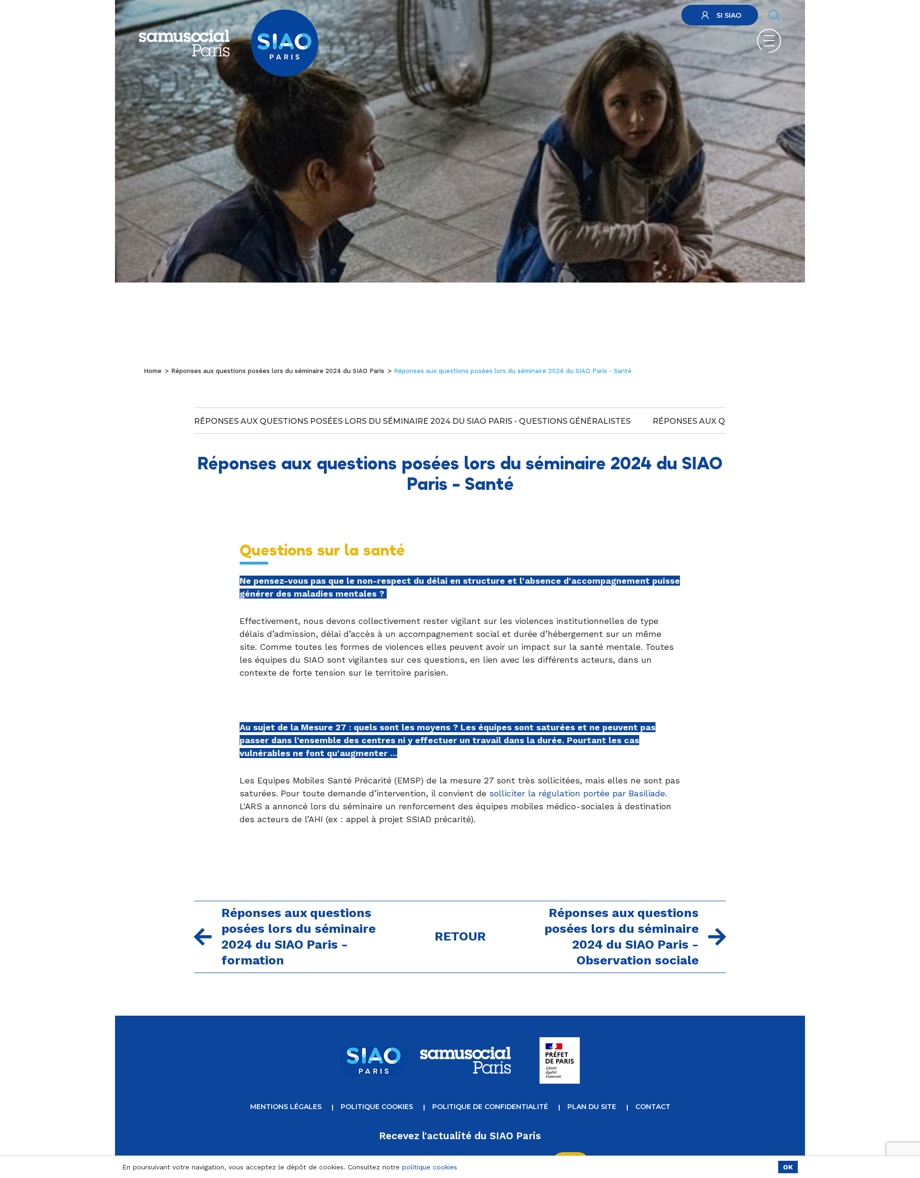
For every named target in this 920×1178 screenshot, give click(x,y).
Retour (460, 936)
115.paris (656, 16)
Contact (652, 1106)
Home (152, 370)
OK (788, 1167)
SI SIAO (728, 15)
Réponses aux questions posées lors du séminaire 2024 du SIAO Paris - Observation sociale (621, 936)
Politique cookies (377, 1106)
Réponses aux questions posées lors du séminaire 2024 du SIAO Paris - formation (298, 936)
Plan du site (591, 1106)
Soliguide (621, 16)
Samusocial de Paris (569, 16)
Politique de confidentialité (490, 1106)
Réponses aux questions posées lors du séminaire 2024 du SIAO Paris (277, 370)
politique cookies (429, 1167)
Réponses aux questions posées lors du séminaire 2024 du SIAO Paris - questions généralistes (412, 421)
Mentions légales (286, 1106)
